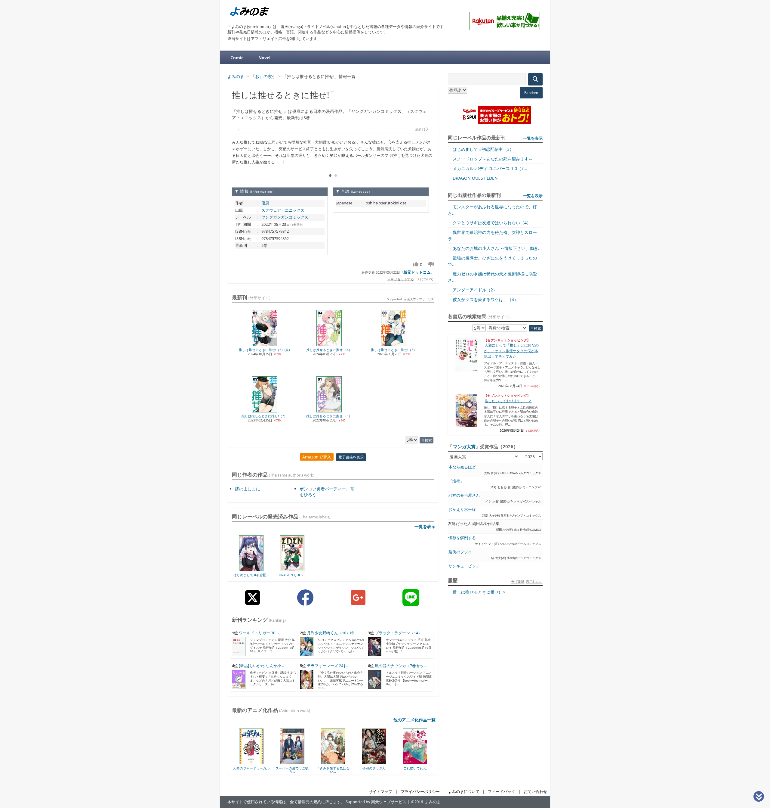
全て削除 (518, 581)
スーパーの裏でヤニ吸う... (256, 770)
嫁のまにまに (247, 489)
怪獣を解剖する (462, 537)
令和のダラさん (338, 768)
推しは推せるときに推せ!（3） (394, 349)
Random (531, 92)
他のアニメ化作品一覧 (414, 720)
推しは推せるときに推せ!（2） (264, 416)
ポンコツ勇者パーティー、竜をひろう (327, 491)
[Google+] (358, 602)
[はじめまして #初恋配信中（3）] (251, 569)
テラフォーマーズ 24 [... (327, 665)
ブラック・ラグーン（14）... (400, 633)
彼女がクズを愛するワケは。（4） (485, 299)
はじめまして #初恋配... (251, 575)
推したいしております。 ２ (508, 400)
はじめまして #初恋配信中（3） (483, 149)
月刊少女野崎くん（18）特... (332, 633)
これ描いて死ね (379, 768)
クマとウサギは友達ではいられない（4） (492, 222)
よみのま (433, 801)
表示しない (534, 581)
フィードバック (501, 791)
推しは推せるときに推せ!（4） (329, 349)
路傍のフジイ (460, 552)
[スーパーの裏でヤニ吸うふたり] (256, 762)
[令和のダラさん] (338, 762)
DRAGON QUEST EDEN (475, 178)
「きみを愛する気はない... (297, 770)
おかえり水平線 (462, 509)
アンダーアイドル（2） (475, 290)
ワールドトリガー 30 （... (261, 633)
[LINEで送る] (411, 602)
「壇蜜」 (456, 481)
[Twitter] (252, 602)
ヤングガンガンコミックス (284, 217)
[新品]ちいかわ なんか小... (261, 665)
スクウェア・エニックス (282, 210)
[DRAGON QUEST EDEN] (292, 569)
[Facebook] (305, 602)
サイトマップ (380, 791)
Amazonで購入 (316, 457)
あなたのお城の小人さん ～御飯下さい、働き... (497, 248)
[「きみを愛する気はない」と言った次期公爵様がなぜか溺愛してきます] (297, 762)
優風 (265, 203)
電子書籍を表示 (351, 457)
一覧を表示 (425, 526)
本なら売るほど (462, 467)
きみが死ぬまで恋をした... (420, 770)
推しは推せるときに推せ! (476, 592)
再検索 (426, 440)
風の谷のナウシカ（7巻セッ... (401, 665)
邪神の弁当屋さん (464, 495)
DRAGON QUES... (292, 575)
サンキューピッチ (464, 566)
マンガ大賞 (464, 446)
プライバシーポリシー (420, 791)
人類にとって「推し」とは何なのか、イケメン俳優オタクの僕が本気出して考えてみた (511, 351)
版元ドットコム (417, 272)
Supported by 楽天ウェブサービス (410, 299)
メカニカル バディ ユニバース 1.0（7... (490, 168)
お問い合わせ (535, 791)
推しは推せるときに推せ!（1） (329, 416)
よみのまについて (463, 791)
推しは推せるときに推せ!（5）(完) (264, 349)
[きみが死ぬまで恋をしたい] (420, 762)
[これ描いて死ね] (379, 762)
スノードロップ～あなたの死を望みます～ (493, 159)
